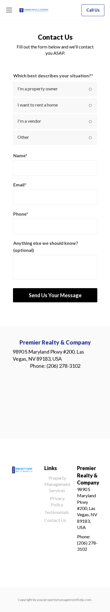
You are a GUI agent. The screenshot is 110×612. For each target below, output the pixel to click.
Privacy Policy (57, 501)
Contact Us (55, 520)
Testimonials (56, 512)
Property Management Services (57, 484)
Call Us (93, 10)
